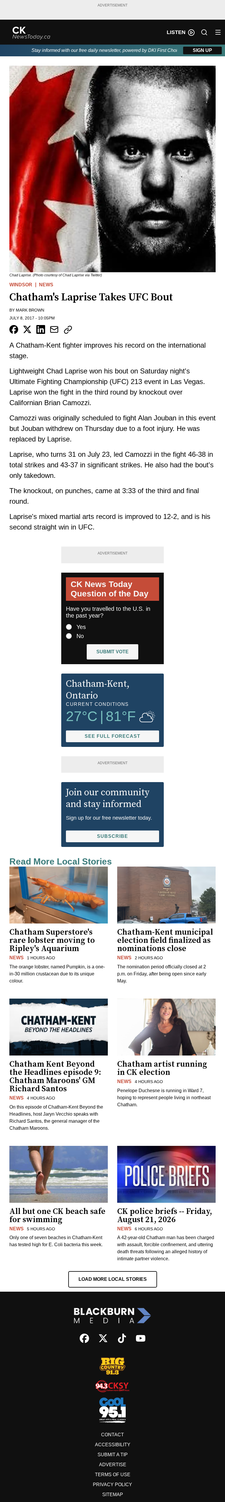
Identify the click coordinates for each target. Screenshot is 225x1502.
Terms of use (112, 1474)
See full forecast (112, 736)
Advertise (112, 1464)
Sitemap (112, 1494)
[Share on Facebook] (13, 329)
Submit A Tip (113, 1454)
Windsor (20, 284)
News (46, 284)
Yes (81, 627)
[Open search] (204, 32)
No (80, 636)
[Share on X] (27, 329)
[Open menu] (218, 32)
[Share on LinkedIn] (40, 329)
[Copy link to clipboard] (68, 329)
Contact (112, 1434)
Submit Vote (112, 651)
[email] (54, 329)
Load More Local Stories (113, 1279)
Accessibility (112, 1444)
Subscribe (112, 836)
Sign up (202, 50)
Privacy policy (112, 1484)
